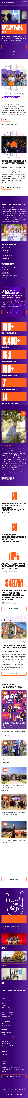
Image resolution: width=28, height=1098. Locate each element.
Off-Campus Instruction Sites (8, 1045)
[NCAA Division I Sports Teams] (14, 399)
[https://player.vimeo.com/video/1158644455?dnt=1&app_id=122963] (14, 144)
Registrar (3, 1063)
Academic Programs (6, 1032)
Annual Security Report (6, 1001)
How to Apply (5, 250)
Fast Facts (6, 187)
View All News (13, 879)
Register (5, 119)
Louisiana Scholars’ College (9, 275)
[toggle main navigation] (25, 3)
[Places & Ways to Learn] (14, 385)
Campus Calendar (5, 1025)
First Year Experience (7, 270)
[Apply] (14, 941)
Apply (13, 54)
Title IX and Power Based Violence (9, 1019)
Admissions (4, 1056)
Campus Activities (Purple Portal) (8, 1036)
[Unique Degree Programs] (14, 329)
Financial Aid (5, 258)
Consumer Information (6, 1041)
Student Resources (6, 278)
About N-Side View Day (8, 124)
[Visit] (14, 959)
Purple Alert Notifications (7, 1012)
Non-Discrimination (9, 1091)
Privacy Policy (21, 1091)
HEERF (3, 1003)
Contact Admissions (13, 1076)
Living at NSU (5, 272)
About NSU (16, 187)
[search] (22, 3)
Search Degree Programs (8, 267)
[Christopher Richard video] (14, 426)
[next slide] (10, 445)
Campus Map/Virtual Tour (7, 1039)
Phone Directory (5, 1010)
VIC (2, 1023)
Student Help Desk (5, 1016)
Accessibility (15, 1091)
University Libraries (5, 1021)
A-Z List (3, 998)
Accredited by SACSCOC (13, 1089)
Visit (13, 51)
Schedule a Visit (6, 247)
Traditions (3, 1048)
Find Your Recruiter (7, 253)
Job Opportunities (5, 1043)
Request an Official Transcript (8, 1014)
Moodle (3, 1005)
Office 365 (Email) (5, 1007)
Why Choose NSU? (13, 608)
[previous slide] (7, 445)
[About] (14, 976)
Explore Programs (13, 47)
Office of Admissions (7, 255)
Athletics (3, 1034)
